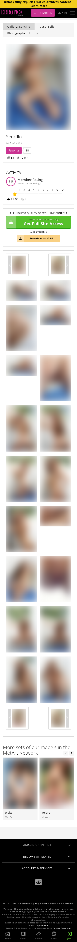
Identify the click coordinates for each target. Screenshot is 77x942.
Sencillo (14, 136)
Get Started (43, 13)
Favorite (14, 150)
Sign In (62, 12)
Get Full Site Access (43, 222)
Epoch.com (43, 925)
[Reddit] (38, 882)
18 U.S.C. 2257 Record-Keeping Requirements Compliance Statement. (38, 903)
